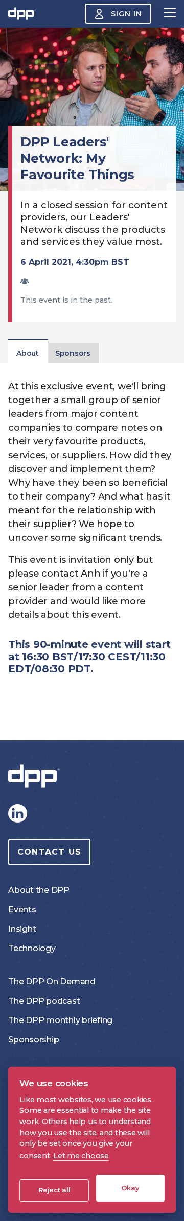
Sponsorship (33, 1039)
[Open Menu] (169, 14)
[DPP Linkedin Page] (17, 813)
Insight (22, 929)
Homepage (22, 14)
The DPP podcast (44, 1001)
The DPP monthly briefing (60, 1020)
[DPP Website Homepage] (36, 776)
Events (22, 909)
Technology (32, 948)
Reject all (54, 1190)
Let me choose (81, 1155)
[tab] (27, 353)
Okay (130, 1188)
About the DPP (39, 890)
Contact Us (49, 852)
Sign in (126, 13)
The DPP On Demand (52, 981)
